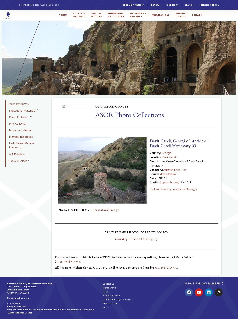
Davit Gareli (169, 157)
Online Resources (18, 104)
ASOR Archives (18, 154)
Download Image (106, 210)
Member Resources (21, 136)
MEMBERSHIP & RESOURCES (116, 15)
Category (150, 239)
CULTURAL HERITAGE (79, 15)
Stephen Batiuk (168, 182)
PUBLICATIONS (161, 14)
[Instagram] (219, 292)
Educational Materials (22, 110)
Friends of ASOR (17, 160)
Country (121, 239)
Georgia (166, 153)
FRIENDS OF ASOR (181, 15)
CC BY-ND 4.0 (166, 268)
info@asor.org (22, 298)
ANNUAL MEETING (96, 15)
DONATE (197, 14)
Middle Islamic (167, 174)
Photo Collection (19, 117)
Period (135, 239)
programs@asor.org (68, 261)
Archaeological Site (174, 170)
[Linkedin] (209, 292)
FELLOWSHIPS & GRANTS (138, 15)
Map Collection (18, 123)
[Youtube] (199, 292)
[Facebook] (189, 292)
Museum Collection (20, 130)
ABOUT (63, 14)
